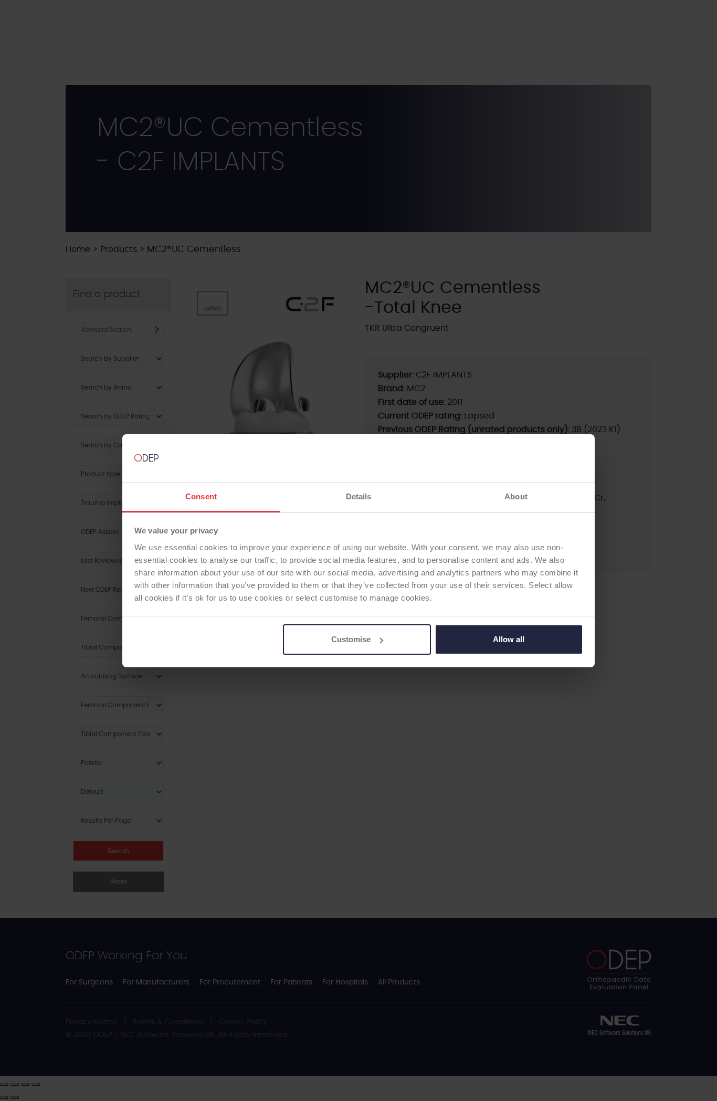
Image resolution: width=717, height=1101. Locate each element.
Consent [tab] (201, 496)
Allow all (508, 639)
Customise (351, 639)
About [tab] (516, 496)
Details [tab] (359, 496)
